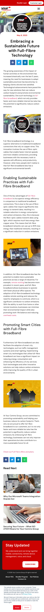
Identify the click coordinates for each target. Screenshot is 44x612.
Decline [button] (26, 607)
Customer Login (36, 3)
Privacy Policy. (27, 594)
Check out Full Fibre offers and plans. (18, 452)
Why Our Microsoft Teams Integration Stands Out (21, 497)
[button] (39, 9)
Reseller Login (22, 3)
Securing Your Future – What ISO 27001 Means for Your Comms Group (21, 527)
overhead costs (9, 315)
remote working (17, 282)
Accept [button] (17, 607)
